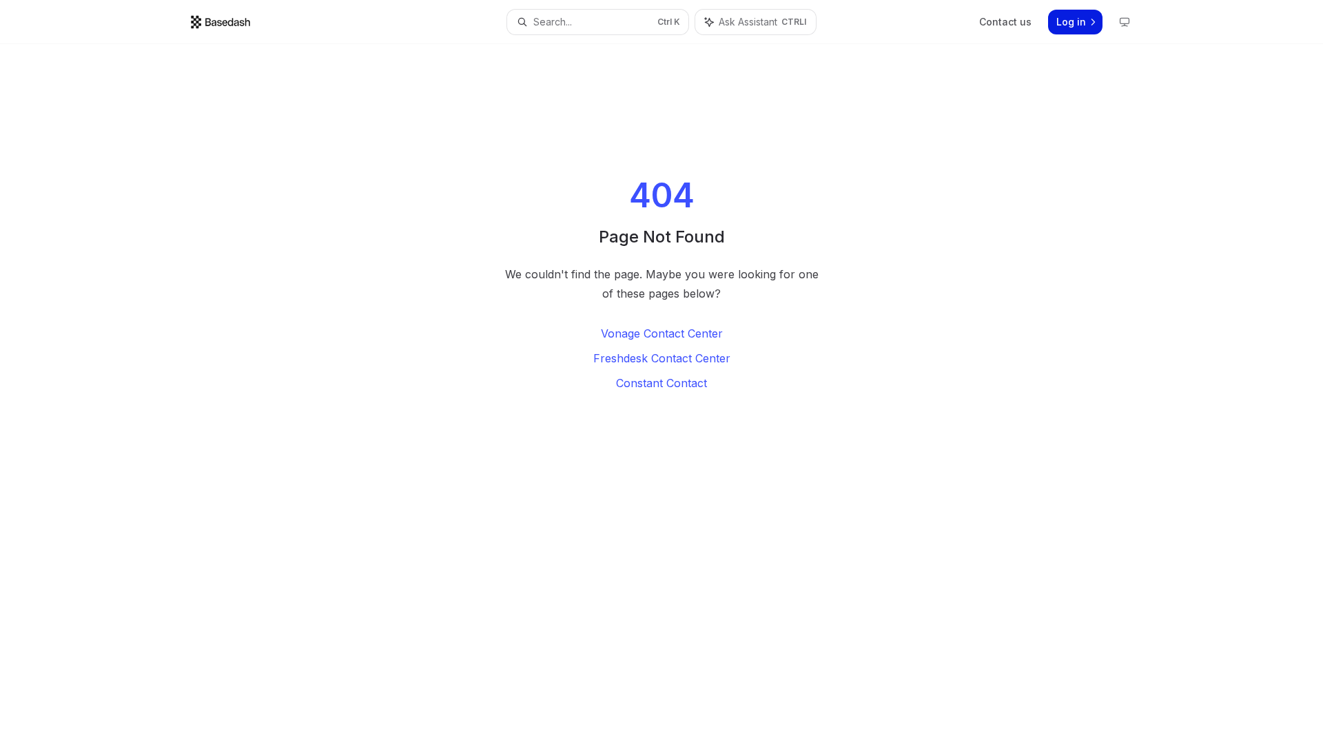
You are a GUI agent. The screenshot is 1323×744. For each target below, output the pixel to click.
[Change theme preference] (1125, 22)
